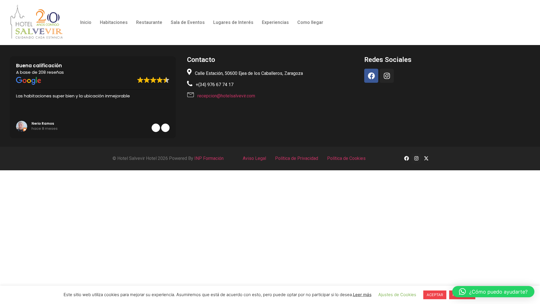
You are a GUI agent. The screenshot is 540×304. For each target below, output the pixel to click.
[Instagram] (387, 76)
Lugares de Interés (233, 22)
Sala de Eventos (188, 22)
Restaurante (149, 22)
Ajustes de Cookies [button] (397, 294)
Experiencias (275, 22)
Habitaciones (114, 22)
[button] (165, 128)
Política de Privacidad (296, 158)
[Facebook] (371, 76)
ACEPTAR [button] (435, 294)
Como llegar (310, 22)
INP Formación (209, 158)
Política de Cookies (346, 158)
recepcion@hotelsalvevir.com (226, 96)
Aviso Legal (254, 158)
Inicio (85, 22)
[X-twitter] (426, 158)
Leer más (362, 294)
